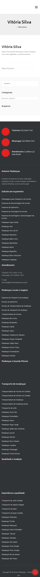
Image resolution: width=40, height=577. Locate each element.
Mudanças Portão (8, 521)
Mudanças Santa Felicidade (12, 529)
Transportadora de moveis (11, 314)
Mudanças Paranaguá (9, 449)
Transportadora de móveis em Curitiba (16, 395)
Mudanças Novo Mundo (10, 441)
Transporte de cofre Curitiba (12, 500)
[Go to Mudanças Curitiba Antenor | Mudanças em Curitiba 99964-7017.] (14, 27)
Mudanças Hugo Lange (10, 424)
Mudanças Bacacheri (9, 235)
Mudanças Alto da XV (10, 230)
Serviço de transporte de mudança (14, 310)
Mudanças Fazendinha (10, 416)
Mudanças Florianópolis (10, 351)
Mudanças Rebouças (9, 525)
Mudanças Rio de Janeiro (11, 554)
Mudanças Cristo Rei (9, 412)
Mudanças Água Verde (10, 222)
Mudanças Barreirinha (9, 243)
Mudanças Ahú (7, 226)
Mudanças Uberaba (9, 538)
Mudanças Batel (8, 247)
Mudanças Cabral (8, 327)
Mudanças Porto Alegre (11, 550)
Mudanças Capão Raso (10, 343)
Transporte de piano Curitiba (12, 513)
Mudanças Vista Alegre (10, 546)
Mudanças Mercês (8, 437)
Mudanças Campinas (9, 259)
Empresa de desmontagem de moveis (16, 203)
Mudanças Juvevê (8, 433)
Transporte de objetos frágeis (13, 505)
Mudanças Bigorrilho (9, 251)
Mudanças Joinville (8, 356)
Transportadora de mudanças (12, 400)
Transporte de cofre (9, 408)
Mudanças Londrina (9, 445)
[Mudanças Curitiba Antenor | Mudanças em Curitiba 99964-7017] (12, 7)
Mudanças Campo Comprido (12, 339)
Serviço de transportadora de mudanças (16, 306)
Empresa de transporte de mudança (15, 298)
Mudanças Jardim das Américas (13, 429)
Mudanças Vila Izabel (9, 542)
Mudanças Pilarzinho (9, 517)
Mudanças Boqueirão (9, 322)
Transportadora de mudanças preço (15, 404)
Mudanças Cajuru (8, 331)
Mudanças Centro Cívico (10, 347)
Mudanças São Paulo (9, 558)
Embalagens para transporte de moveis (16, 199)
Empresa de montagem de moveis (14, 211)
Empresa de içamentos (10, 207)
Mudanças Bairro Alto (10, 239)
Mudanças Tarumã (8, 534)
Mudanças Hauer (8, 420)
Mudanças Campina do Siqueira (13, 335)
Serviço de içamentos (9, 302)
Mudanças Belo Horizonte (11, 255)
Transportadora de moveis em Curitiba (16, 391)
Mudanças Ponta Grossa (11, 453)
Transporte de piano (9, 509)
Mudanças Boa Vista (9, 318)
